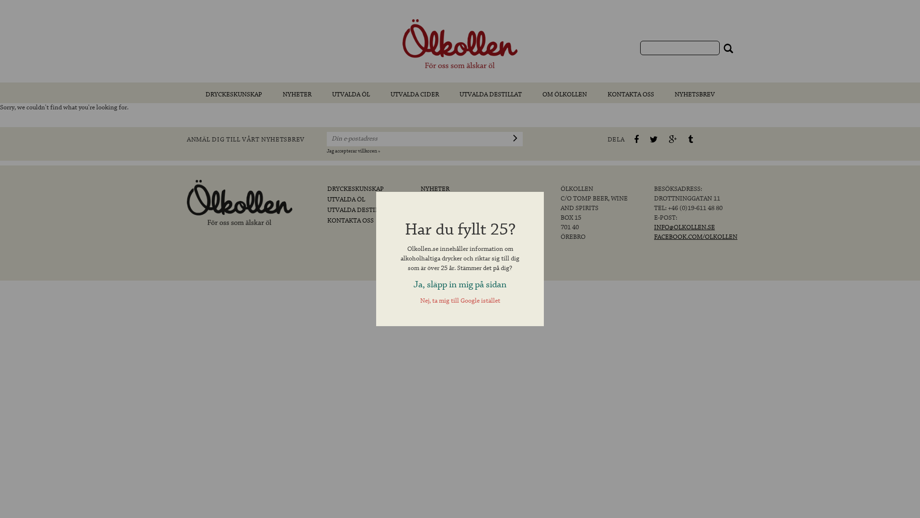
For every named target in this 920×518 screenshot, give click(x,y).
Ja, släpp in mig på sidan (460, 284)
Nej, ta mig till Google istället (460, 301)
